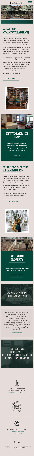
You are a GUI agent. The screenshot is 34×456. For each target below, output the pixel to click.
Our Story (15, 447)
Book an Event (12, 201)
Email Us (22, 392)
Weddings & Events (26, 446)
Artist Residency (24, 447)
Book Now (7, 446)
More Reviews (17, 333)
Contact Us (18, 448)
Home (13, 446)
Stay (18, 446)
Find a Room (11, 79)
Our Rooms (17, 155)
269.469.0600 (13, 392)
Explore (17, 276)
